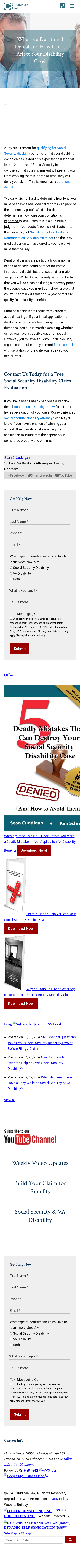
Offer (9, 675)
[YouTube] (36, 1470)
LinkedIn (45, 475)
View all (9, 1100)
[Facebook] (25, 1470)
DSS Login (25, 1533)
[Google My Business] (24, 1476)
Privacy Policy (58, 1499)
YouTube (65, 475)
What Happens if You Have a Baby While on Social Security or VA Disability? (40, 1083)
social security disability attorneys (29, 418)
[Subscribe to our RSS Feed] (37, 1024)
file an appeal (63, 345)
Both (16, 579)
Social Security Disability (30, 568)
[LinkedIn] (32, 1470)
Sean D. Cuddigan (17, 458)
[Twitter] (29, 1470)
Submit (20, 648)
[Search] (70, 1540)
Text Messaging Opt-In (26, 614)
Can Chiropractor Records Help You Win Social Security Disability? (37, 1063)
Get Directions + (25, 1465)
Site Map (10, 1533)
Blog (8, 1024)
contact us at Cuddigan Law (34, 407)
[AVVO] (48, 1470)
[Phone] (62, 6)
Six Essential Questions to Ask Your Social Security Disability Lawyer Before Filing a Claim (42, 1043)
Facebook (17, 475)
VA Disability (21, 573)
